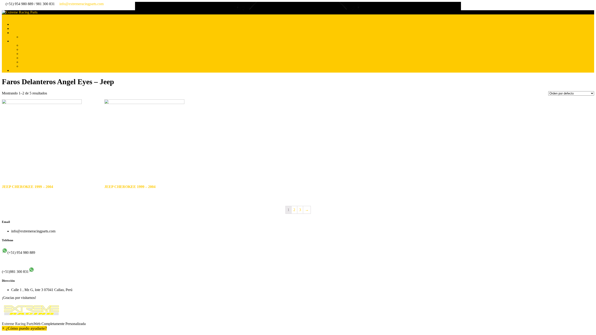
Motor (25, 49)
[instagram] (7, 8)
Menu (6, 16)
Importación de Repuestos (39, 54)
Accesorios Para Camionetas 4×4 (44, 66)
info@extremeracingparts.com (81, 4)
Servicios (18, 33)
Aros (24, 58)
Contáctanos (20, 70)
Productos (18, 41)
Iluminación (29, 45)
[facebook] (3, 8)
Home (15, 24)
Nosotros (17, 28)
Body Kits (28, 62)
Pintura (25, 37)
